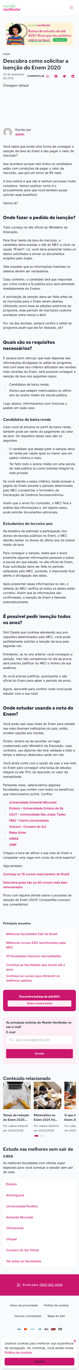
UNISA (14, 838)
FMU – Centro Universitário (29, 820)
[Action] (39, 34)
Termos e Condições (27, 1316)
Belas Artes (17, 832)
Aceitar (40, 1361)
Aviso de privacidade (24, 1305)
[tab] (36, 1136)
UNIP (12, 845)
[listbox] (39, 956)
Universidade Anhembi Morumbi (33, 802)
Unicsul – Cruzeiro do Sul (27, 826)
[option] (39, 934)
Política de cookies (56, 1305)
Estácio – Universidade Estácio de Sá (36, 808)
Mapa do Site (56, 1316)
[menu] (71, 7)
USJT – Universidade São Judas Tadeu (37, 814)
